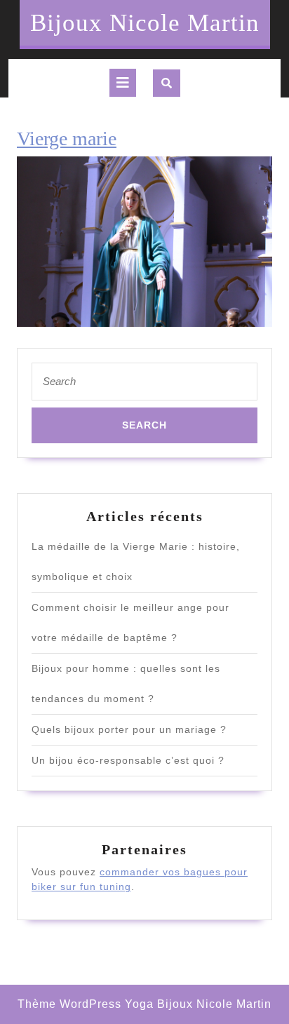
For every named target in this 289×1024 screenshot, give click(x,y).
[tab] (122, 83)
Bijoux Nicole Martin (145, 22)
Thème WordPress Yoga (86, 1004)
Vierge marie (66, 138)
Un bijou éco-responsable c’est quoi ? (128, 760)
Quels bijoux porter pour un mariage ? (129, 729)
